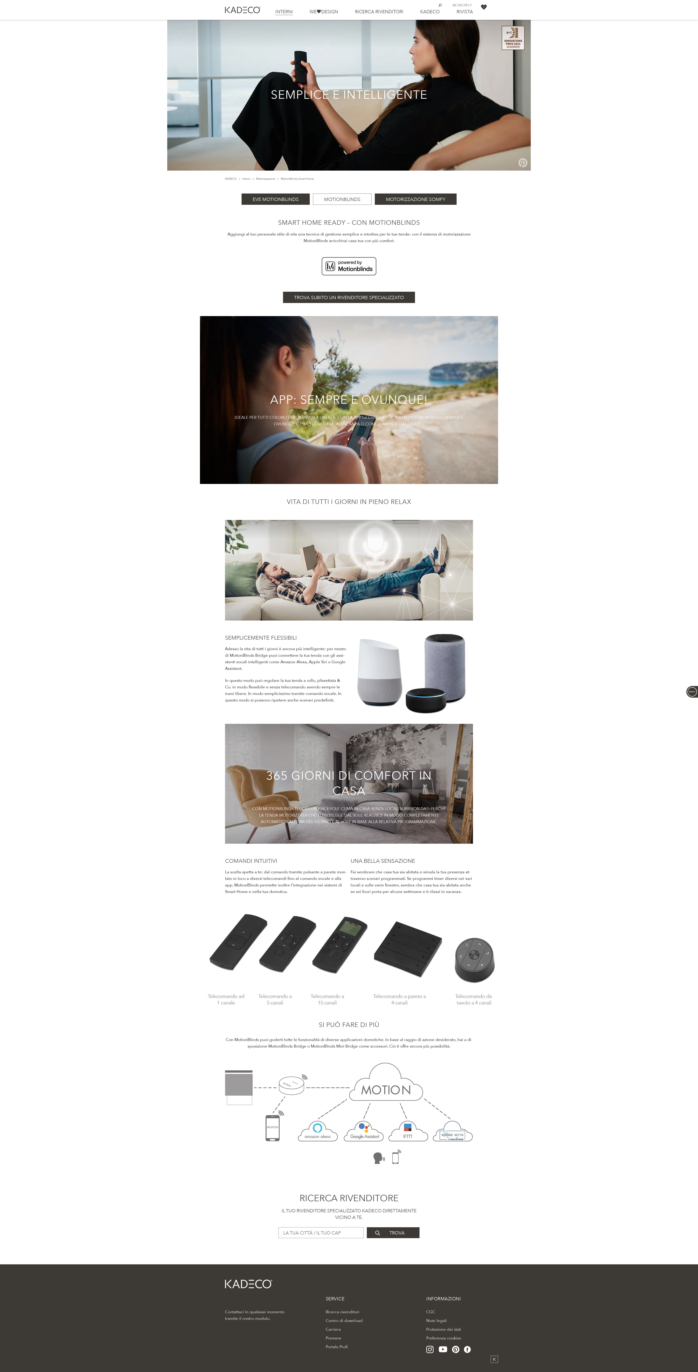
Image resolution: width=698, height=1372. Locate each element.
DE (454, 5)
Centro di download (344, 1320)
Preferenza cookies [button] (443, 1338)
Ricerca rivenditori (379, 12)
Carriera (333, 1329)
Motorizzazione (265, 179)
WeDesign (324, 12)
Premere (333, 1338)
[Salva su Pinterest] (522, 162)
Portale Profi (337, 1347)
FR (465, 5)
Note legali (436, 1320)
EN (460, 5)
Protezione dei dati (443, 1329)
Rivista (465, 12)
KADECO (231, 179)
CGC (430, 1312)
